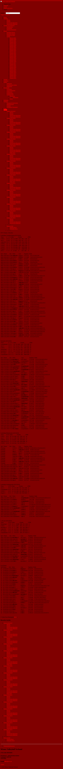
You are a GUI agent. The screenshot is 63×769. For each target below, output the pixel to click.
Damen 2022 (13, 50)
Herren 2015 (13, 68)
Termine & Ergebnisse (9, 25)
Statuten (9, 105)
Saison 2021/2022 (11, 146)
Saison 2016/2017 (11, 183)
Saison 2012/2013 (11, 211)
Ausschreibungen (11, 90)
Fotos (5, 108)
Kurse (11, 98)
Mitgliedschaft (10, 104)
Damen (8, 21)
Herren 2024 (13, 43)
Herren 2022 (13, 49)
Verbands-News (14, 228)
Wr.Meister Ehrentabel (12, 107)
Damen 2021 (13, 53)
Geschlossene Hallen (12, 85)
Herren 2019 (13, 57)
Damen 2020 (13, 56)
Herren (8, 20)
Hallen (5, 82)
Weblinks (6, 100)
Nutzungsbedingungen (9, 746)
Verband (6, 101)
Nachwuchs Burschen (12, 22)
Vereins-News (13, 227)
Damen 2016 (13, 67)
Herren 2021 (13, 51)
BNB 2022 (12, 152)
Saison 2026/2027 (11, 111)
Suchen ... (3, 13)
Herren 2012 (13, 76)
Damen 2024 (13, 45)
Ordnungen (9, 92)
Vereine (5, 79)
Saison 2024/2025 (11, 125)
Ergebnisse (9, 28)
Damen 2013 (13, 75)
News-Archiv (10, 226)
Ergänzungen (10, 93)
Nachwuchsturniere (11, 29)
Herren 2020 (13, 54)
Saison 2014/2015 (11, 197)
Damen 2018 (13, 61)
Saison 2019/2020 (11, 161)
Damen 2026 (13, 39)
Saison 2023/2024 (11, 132)
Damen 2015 (13, 69)
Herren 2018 (13, 60)
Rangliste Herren (11, 32)
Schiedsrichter (10, 94)
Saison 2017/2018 (11, 175)
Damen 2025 (13, 42)
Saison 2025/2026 (11, 118)
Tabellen (6, 18)
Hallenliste (9, 83)
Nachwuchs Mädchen (12, 24)
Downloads (6, 87)
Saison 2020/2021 (11, 154)
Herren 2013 (13, 74)
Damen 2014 (13, 72)
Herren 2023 (13, 46)
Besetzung (12, 96)
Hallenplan (9, 86)
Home (5, 17)
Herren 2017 (13, 63)
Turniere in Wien (11, 35)
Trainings (6, 81)
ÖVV (15, 617)
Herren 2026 (13, 38)
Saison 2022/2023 (11, 139)
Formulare (9, 89)
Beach (5, 31)
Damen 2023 (13, 47)
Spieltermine (10, 27)
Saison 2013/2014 (11, 204)
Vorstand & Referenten (12, 103)
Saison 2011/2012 (11, 217)
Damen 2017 (13, 64)
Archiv (8, 36)
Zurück (2, 764)
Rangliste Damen (11, 33)
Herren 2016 (13, 65)
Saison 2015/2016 (11, 190)
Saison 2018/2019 (11, 168)
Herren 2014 (13, 71)
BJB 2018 (12, 181)
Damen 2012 (13, 78)
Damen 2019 (13, 58)
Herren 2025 (13, 40)
